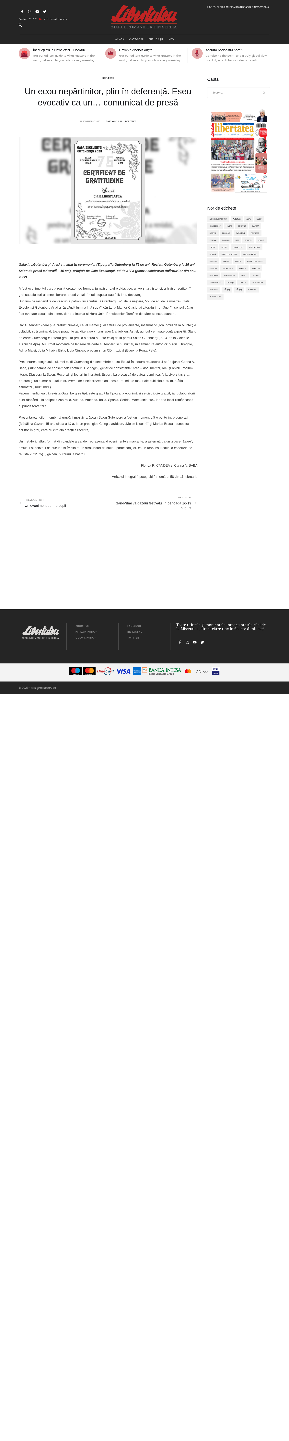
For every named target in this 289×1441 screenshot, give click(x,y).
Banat (259, 219)
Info (171, 39)
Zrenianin (252, 290)
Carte (229, 226)
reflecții (256, 268)
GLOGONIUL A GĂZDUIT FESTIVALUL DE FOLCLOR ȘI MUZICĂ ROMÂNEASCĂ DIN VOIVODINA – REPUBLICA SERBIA (218, 7)
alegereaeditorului (218, 219)
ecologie (226, 233)
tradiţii (230, 282)
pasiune (226, 261)
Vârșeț (239, 290)
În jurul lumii (215, 297)
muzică (213, 254)
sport (244, 275)
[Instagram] (29, 11)
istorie (213, 247)
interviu (248, 240)
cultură (255, 226)
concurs (242, 226)
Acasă (119, 39)
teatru (255, 275)
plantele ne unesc (255, 261)
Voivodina (214, 290)
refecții (242, 268)
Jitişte (224, 247)
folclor (226, 240)
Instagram (135, 631)
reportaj (214, 275)
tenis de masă (215, 282)
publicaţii (156, 39)
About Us (82, 626)
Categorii (136, 39)
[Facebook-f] (22, 11)
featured (255, 233)
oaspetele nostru (229, 254)
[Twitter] (44, 11)
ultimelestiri (257, 282)
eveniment (240, 233)
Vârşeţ (227, 290)
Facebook (134, 626)
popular (213, 268)
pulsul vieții (228, 268)
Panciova (213, 261)
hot (237, 240)
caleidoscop (215, 226)
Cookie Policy (85, 637)
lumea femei (238, 247)
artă (249, 219)
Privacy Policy (86, 631)
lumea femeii (254, 247)
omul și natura (249, 254)
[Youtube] (37, 11)
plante (238, 261)
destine (213, 233)
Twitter (133, 637)
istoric (261, 240)
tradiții (243, 282)
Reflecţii (108, 78)
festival (213, 240)
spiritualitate (229, 275)
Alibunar (237, 219)
